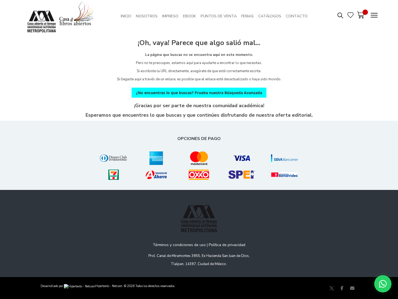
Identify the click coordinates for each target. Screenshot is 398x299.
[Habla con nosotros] (383, 283)
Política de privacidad (227, 244)
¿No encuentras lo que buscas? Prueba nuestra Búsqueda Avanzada (199, 92)
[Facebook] (342, 288)
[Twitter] (331, 288)
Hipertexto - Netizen (108, 286)
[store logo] (43, 16)
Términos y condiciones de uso (179, 244)
